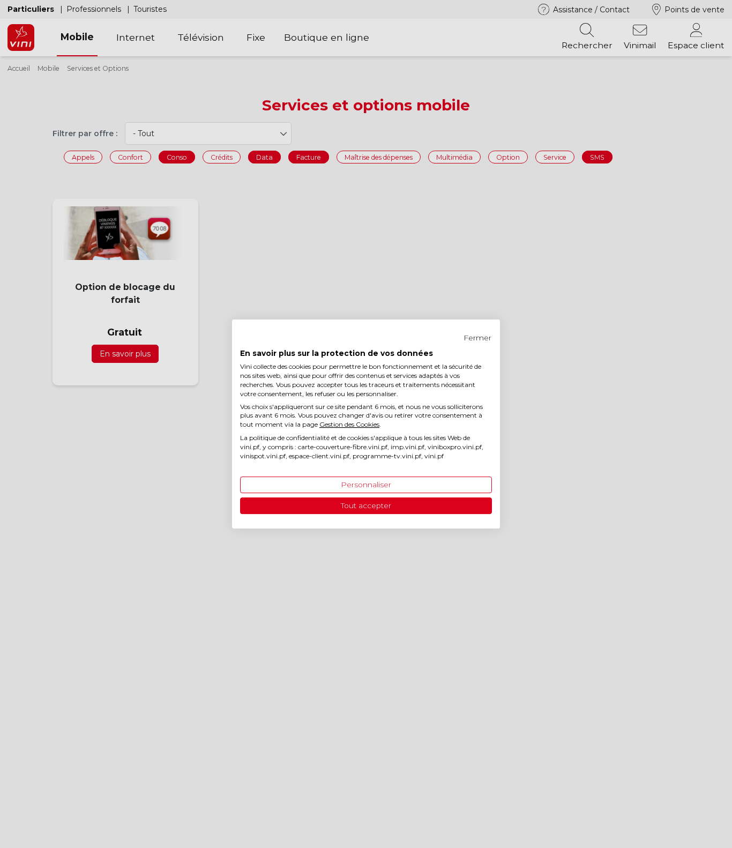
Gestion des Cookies (349, 424)
